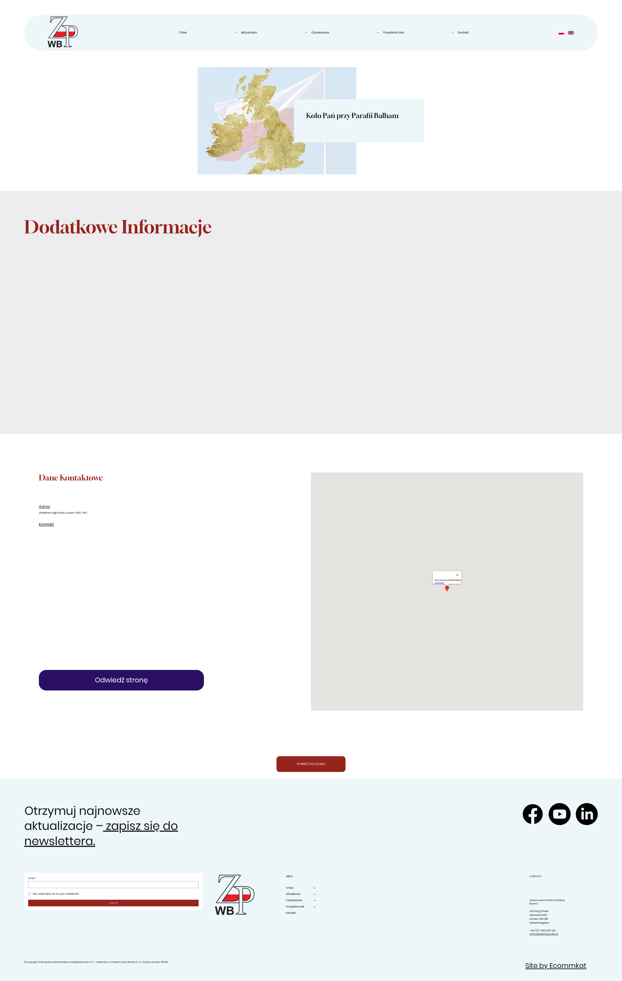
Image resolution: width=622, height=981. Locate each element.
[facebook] (533, 814)
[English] (571, 32)
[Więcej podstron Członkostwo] (378, 33)
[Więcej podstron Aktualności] (306, 33)
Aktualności (293, 894)
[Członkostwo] (315, 900)
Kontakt (291, 913)
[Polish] (562, 32)
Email (32, 878)
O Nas (289, 888)
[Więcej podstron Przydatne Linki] (453, 33)
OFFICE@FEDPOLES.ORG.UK (544, 934)
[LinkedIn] (587, 814)
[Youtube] (560, 814)
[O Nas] (315, 888)
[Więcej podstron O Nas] (235, 33)
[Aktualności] (315, 894)
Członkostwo (294, 900)
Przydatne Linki (295, 906)
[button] (121, 680)
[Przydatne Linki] (315, 907)
